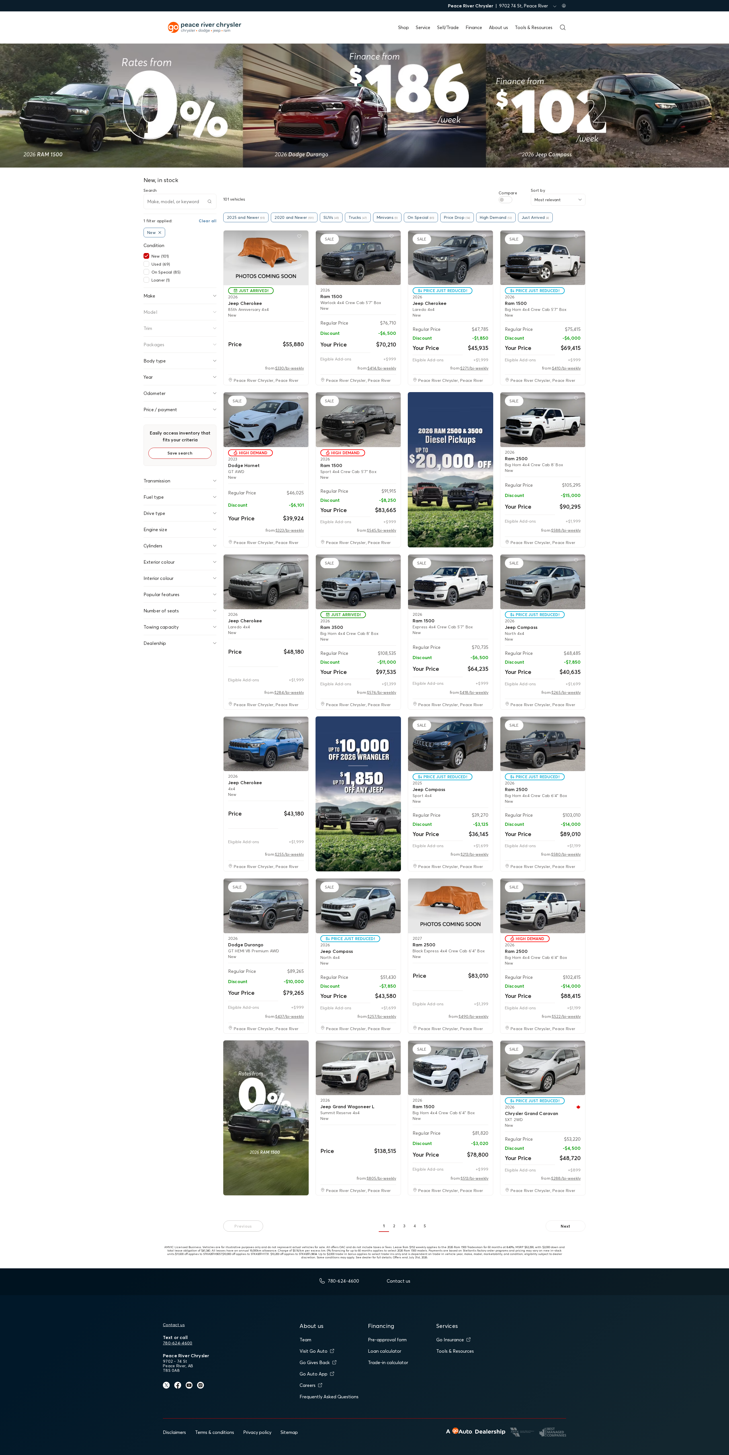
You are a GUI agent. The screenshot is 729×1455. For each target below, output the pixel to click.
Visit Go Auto (313, 1351)
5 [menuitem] (425, 1225)
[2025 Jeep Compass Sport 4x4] (450, 744)
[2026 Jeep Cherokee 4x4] (266, 744)
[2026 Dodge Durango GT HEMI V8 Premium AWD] (266, 906)
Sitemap (289, 1432)
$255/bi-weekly (289, 854)
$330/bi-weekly (289, 368)
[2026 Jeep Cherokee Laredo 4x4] (450, 258)
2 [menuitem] (394, 1225)
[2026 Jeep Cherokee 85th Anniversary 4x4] (266, 258)
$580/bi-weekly (566, 854)
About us (498, 27)
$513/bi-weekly (474, 1178)
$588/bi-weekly (566, 530)
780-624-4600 (177, 1343)
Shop (403, 27)
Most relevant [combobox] (548, 199)
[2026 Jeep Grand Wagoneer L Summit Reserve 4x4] (358, 1068)
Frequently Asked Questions (329, 1396)
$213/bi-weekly (474, 854)
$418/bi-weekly (474, 692)
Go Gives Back (315, 1362)
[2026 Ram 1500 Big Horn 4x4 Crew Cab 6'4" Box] (450, 1068)
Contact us (174, 1324)
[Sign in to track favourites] (300, 237)
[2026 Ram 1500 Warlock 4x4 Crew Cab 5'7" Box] (358, 258)
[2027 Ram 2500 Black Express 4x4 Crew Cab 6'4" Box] (450, 906)
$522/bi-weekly (566, 1016)
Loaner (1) (160, 280)
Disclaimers (174, 1432)
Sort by (538, 190)
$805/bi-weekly (381, 1178)
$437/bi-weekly (289, 1016)
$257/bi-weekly (381, 1016)
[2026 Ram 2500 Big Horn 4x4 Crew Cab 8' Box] (542, 419)
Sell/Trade (448, 27)
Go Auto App (313, 1374)
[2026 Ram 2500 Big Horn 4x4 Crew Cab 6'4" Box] (542, 744)
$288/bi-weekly (566, 1178)
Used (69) (160, 264)
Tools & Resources (533, 27)
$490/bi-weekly (473, 1016)
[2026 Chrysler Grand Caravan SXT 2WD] (542, 1068)
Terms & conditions (214, 1432)
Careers (308, 1385)
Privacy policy (257, 1432)
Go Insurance (450, 1339)
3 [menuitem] (404, 1225)
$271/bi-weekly (474, 368)
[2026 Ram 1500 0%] (266, 1118)
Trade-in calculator (388, 1362)
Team (305, 1339)
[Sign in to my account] (564, 5)
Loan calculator (384, 1351)
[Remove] (159, 232)
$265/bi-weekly (566, 692)
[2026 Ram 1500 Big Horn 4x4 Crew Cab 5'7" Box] (542, 258)
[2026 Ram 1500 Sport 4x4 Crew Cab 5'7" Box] (358, 419)
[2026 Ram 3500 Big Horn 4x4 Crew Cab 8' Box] (358, 582)
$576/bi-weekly (381, 692)
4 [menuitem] (414, 1225)
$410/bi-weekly (566, 368)
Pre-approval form (387, 1339)
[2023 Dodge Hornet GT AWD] (266, 419)
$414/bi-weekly (381, 368)
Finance (474, 27)
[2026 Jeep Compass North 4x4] (542, 582)
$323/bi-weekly (289, 530)
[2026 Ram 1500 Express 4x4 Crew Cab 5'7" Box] (450, 582)
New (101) (160, 256)
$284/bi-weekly (289, 692)
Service (423, 27)
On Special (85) (166, 272)
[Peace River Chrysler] (450, 469)
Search (150, 190)
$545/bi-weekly (381, 530)
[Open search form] (562, 27)
